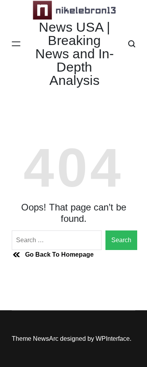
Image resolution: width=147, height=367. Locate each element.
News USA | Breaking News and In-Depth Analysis (74, 53)
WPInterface (113, 338)
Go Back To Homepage (59, 254)
